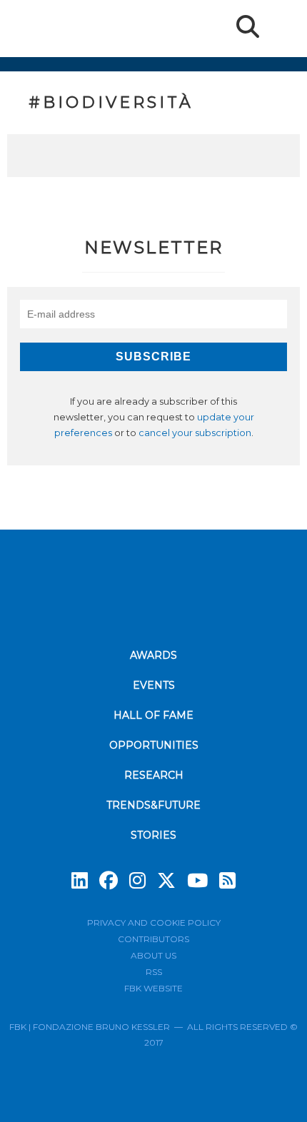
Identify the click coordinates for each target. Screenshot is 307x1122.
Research (153, 775)
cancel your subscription (195, 433)
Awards (153, 655)
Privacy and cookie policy (154, 922)
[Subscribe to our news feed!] (227, 880)
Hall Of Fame (153, 715)
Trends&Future (153, 805)
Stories (153, 835)
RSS (154, 971)
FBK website (153, 988)
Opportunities (153, 745)
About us (153, 955)
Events (154, 685)
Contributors (153, 939)
